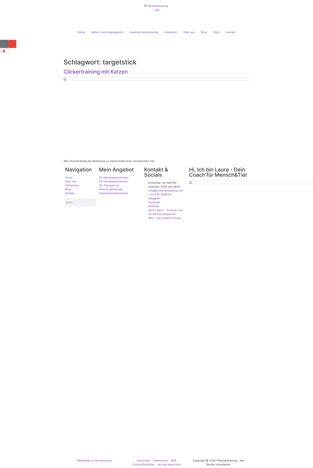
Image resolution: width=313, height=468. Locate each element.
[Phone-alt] (4, 44)
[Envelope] (12, 44)
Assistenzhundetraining (144, 32)
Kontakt (230, 32)
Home (81, 32)
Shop (216, 32)
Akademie (171, 32)
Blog (204, 32)
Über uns (188, 32)
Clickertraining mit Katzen (96, 72)
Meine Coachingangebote (107, 32)
